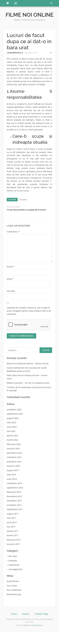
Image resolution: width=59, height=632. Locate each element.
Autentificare (13, 581)
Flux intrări (12, 585)
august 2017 (12, 513)
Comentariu (13, 231)
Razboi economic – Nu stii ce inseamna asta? (28, 383)
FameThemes (37, 625)
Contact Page (41, 614)
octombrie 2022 (14, 409)
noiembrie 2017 (14, 500)
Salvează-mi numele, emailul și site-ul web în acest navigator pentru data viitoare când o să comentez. (29, 310)
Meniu (15, 3)
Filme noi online (30, 15)
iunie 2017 (12, 522)
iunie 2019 (12, 479)
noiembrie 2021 (14, 457)
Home (14, 614)
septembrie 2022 (15, 413)
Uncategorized (15, 569)
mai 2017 (11, 526)
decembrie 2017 (14, 496)
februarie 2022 (14, 444)
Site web (11, 291)
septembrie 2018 (15, 487)
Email (10, 279)
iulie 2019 (11, 474)
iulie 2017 (11, 518)
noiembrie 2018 (14, 483)
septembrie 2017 (15, 509)
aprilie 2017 (12, 531)
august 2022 (12, 418)
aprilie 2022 (12, 435)
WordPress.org (14, 594)
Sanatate (12, 560)
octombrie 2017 (14, 505)
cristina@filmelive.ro (15, 53)
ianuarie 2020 (13, 466)
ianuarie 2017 (13, 544)
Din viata (22, 199)
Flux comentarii (14, 590)
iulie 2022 (11, 422)
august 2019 (12, 470)
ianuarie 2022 (13, 448)
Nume (10, 266)
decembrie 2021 (14, 453)
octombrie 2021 (14, 461)
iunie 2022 (12, 427)
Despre (26, 614)
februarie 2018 (14, 492)
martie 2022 (12, 439)
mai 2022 (11, 431)
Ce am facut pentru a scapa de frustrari (26, 210)
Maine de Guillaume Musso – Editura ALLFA (27, 363)
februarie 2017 (14, 539)
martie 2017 (12, 535)
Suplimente (13, 565)
